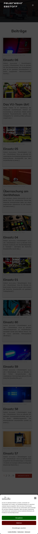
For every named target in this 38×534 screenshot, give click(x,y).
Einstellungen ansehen (19, 528)
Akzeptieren (19, 518)
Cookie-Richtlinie (12, 532)
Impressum (27, 532)
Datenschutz (20, 532)
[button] (35, 498)
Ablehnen (19, 523)
